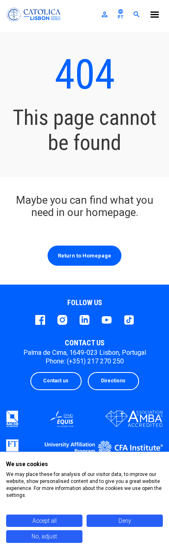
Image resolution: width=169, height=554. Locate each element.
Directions (113, 381)
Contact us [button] (56, 381)
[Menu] (154, 15)
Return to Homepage (84, 256)
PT (120, 14)
